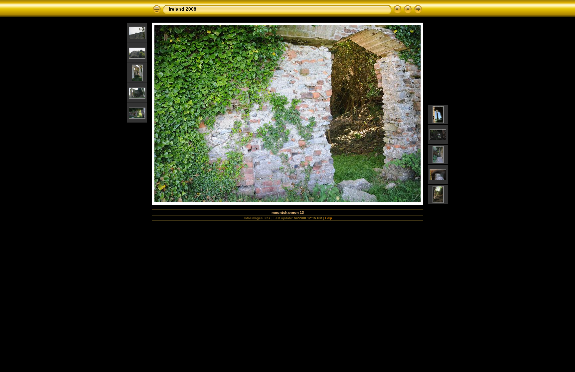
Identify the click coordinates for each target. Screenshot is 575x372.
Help (328, 218)
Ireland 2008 (182, 9)
